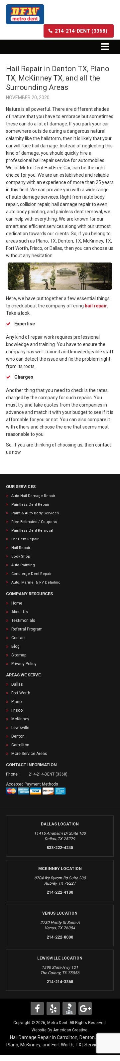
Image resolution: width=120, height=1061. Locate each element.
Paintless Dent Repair (30, 504)
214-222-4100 (60, 892)
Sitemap (18, 655)
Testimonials (23, 620)
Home (16, 603)
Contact (18, 637)
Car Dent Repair (25, 539)
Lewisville (20, 727)
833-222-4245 (60, 847)
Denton (18, 736)
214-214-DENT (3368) (48, 774)
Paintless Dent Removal (32, 530)
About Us (19, 612)
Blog (15, 646)
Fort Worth (20, 693)
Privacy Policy (24, 663)
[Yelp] (53, 1008)
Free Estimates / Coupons (34, 522)
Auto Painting (23, 565)
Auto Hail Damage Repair (33, 496)
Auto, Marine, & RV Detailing (35, 582)
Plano (16, 701)
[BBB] (69, 1008)
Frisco (17, 710)
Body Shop (20, 556)
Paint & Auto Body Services (35, 513)
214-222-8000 (60, 937)
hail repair (96, 305)
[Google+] (85, 1008)
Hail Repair (20, 548)
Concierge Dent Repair (31, 574)
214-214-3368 (60, 981)
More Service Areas (29, 753)
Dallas (17, 684)
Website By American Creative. (60, 1030)
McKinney (20, 719)
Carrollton (20, 745)
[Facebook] (37, 1008)
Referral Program (27, 629)
